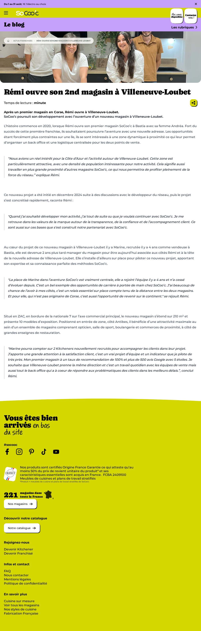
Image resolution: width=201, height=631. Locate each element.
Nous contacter (16, 575)
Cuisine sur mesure (19, 601)
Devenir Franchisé (18, 553)
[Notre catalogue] (22, 532)
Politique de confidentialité (25, 583)
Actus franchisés (23, 41)
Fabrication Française (21, 613)
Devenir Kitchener (18, 549)
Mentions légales (17, 579)
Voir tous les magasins (21, 605)
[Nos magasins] (20, 507)
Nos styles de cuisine (20, 609)
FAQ (7, 571)
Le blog (14, 24)
